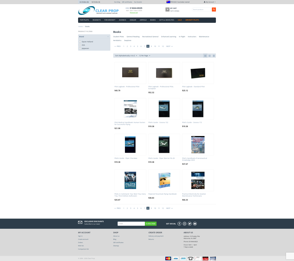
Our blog (117, 2)
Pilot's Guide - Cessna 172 (192, 122)
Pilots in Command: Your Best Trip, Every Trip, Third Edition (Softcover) (130, 195)
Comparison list (83, 249)
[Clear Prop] (98, 10)
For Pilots (84, 20)
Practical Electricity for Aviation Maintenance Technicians (194, 195)
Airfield (143, 20)
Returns (151, 239)
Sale (180, 20)
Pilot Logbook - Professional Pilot (126, 87)
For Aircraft (109, 20)
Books (153, 20)
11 (159, 46)
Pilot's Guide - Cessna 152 (158, 122)
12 (163, 46)
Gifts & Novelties (166, 20)
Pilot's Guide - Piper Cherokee (125, 158)
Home (80, 26)
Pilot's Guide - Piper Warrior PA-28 (161, 158)
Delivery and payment (156, 236)
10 (155, 46)
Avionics (122, 20)
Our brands (138, 2)
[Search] (214, 9)
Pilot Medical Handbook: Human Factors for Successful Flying (129, 123)
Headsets (97, 20)
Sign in (80, 236)
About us (116, 236)
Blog (114, 239)
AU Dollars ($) (84, 2)
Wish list (81, 246)
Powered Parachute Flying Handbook (162, 194)
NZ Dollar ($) (96, 2)
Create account (83, 239)
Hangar (133, 20)
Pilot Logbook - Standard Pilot (193, 87)
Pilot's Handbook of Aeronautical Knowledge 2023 (194, 159)
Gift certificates (127, 2)
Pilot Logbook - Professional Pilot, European (161, 88)
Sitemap (116, 246)
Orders (80, 242)
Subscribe (150, 223)
